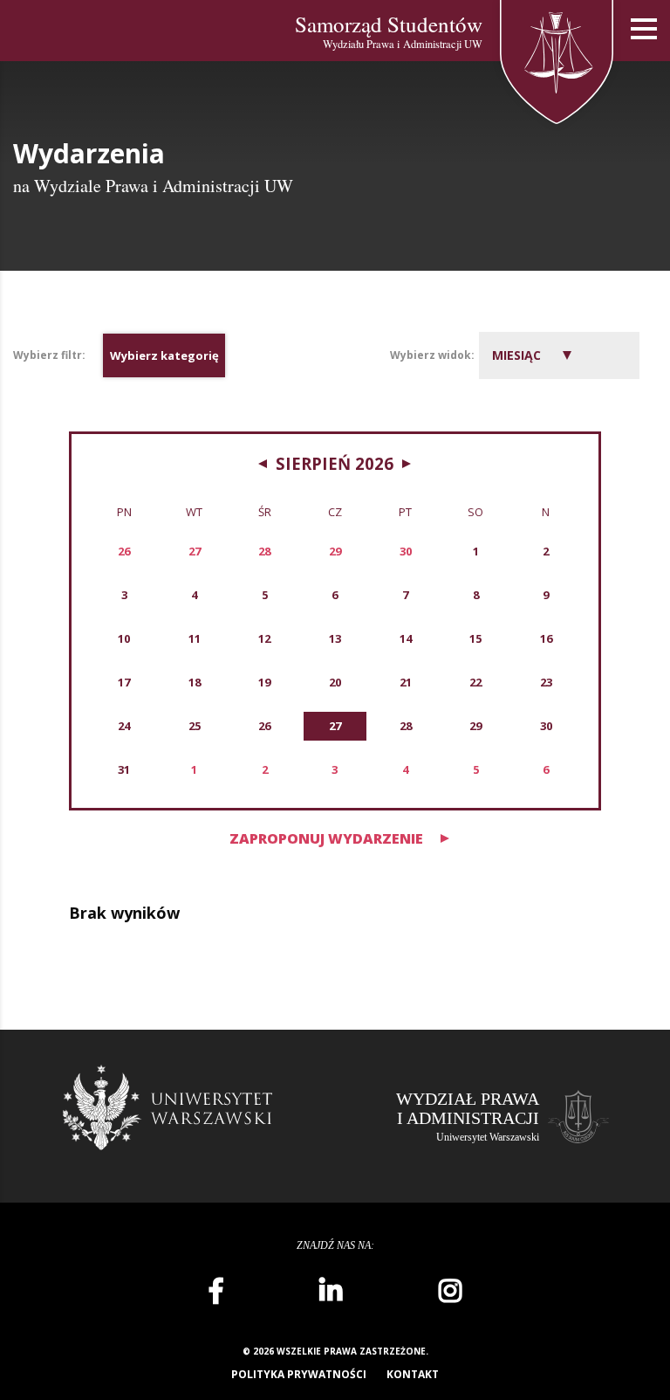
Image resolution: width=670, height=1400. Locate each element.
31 (124, 769)
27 (335, 726)
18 (194, 682)
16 (546, 638)
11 (194, 638)
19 (264, 682)
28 (406, 726)
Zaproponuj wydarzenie (326, 838)
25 (194, 726)
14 (406, 638)
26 (264, 726)
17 (124, 682)
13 (335, 638)
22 (475, 682)
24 (124, 726)
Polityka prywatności (298, 1374)
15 (475, 638)
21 (406, 682)
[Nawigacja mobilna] (644, 29)
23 (546, 682)
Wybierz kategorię (164, 355)
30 (546, 726)
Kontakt (412, 1374)
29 (475, 726)
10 (124, 638)
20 (335, 682)
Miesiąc (516, 355)
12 (264, 638)
